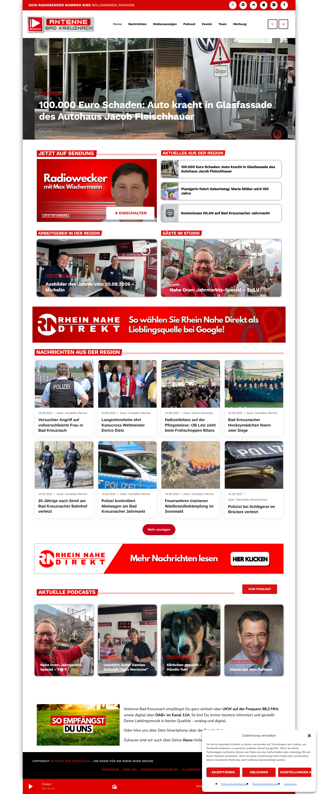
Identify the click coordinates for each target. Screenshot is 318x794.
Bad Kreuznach (50, 93)
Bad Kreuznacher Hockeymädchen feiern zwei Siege (249, 425)
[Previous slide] (27, 88)
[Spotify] (243, 5)
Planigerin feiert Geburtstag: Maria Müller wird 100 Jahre (224, 191)
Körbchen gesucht (180, 657)
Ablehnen (259, 772)
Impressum (290, 784)
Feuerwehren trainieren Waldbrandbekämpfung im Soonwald (189, 506)
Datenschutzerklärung (234, 784)
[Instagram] (274, 5)
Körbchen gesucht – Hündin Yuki (184, 667)
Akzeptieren (223, 772)
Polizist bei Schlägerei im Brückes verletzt (251, 509)
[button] (309, 736)
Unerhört (111, 657)
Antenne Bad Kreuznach (70, 761)
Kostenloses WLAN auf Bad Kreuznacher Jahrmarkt (225, 213)
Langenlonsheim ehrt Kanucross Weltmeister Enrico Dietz (123, 425)
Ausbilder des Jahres (60, 276)
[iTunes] (263, 5)
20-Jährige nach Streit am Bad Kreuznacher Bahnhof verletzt (62, 506)
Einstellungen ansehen (296, 772)
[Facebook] (284, 5)
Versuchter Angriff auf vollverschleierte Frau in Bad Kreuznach (60, 425)
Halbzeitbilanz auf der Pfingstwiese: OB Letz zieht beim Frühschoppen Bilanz (190, 425)
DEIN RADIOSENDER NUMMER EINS (82, 5)
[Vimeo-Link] (61, 24)
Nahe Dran (178, 282)
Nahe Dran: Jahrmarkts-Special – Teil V (214, 290)
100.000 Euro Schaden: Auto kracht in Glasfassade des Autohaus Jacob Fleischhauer (155, 110)
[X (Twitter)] (232, 5)
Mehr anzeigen (159, 529)
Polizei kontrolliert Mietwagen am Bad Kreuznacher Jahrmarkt (123, 506)
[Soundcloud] (253, 5)
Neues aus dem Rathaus (246, 662)
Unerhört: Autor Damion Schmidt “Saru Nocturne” (126, 667)
